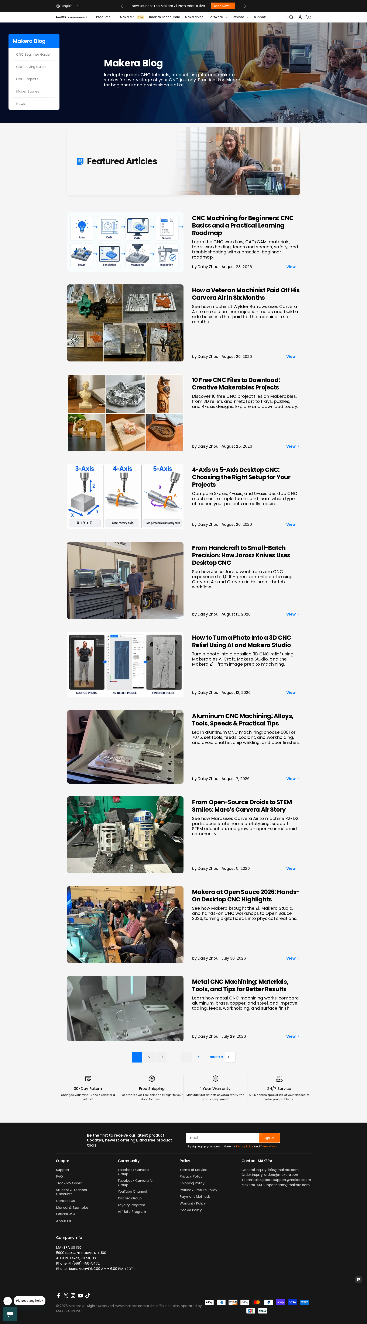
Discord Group (130, 1198)
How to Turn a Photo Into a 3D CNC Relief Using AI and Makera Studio (241, 641)
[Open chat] (358, 1279)
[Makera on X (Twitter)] (65, 1295)
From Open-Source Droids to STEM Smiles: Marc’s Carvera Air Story (242, 806)
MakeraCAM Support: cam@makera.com (275, 1185)
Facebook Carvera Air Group (136, 1183)
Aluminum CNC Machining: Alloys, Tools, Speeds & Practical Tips (242, 720)
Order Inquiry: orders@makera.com (270, 1175)
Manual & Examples (72, 1208)
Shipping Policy (192, 1183)
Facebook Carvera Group (133, 1172)
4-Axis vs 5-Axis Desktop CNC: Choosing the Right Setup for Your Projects (241, 477)
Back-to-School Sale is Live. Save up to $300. (168, 6)
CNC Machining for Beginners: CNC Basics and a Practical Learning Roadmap (243, 225)
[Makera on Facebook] (58, 1295)
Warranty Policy (193, 1203)
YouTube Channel (132, 1191)
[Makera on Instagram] (73, 1295)
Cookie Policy (191, 1210)
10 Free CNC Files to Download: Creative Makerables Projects (236, 384)
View (291, 266)
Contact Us (65, 1201)
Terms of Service (193, 1170)
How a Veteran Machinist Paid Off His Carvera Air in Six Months (245, 294)
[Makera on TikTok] (87, 1295)
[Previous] (121, 6)
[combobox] (67, 6)
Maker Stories (27, 91)
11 (186, 1057)
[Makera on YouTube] (80, 1295)
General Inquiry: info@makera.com (270, 1170)
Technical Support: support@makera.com (276, 1180)
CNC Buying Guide (31, 66)
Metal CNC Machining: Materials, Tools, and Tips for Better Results (240, 985)
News (20, 103)
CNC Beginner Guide (33, 54)
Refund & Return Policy (198, 1190)
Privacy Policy (245, 1146)
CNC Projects (27, 79)
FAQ (59, 1176)
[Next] (245, 6)
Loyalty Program (131, 1205)
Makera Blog (29, 41)
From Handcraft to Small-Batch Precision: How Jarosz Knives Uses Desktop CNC (241, 555)
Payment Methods (195, 1197)
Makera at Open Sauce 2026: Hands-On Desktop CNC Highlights (245, 896)
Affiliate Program (132, 1212)
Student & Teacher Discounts (71, 1192)
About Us (63, 1221)
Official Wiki (65, 1214)
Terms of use (268, 1146)
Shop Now (221, 6)
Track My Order (69, 1183)
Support (62, 1170)
